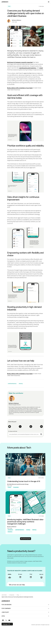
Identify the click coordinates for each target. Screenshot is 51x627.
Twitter (20, 426)
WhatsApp (30, 426)
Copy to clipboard (25, 434)
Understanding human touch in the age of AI (23, 481)
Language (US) (6, 624)
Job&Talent (5, 612)
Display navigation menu (48, 2)
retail (41, 68)
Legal (3, 616)
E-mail (41, 426)
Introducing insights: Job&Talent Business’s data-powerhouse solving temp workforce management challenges (25, 521)
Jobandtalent (5, 2)
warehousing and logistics (27, 68)
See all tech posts (25, 538)
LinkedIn (9, 426)
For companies (6, 608)
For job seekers (6, 604)
